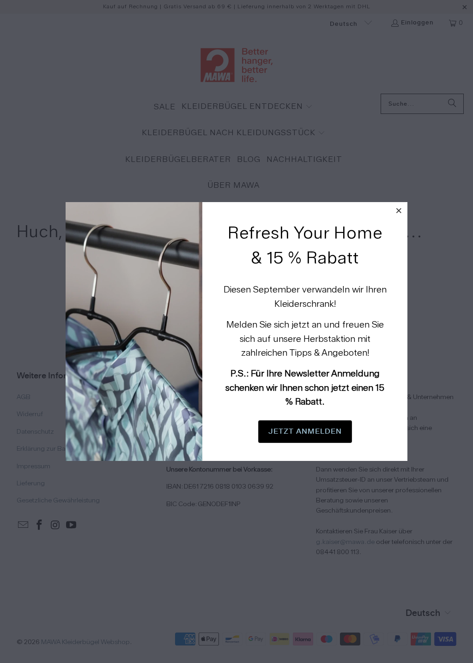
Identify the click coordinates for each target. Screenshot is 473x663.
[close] (399, 210)
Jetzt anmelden (305, 431)
